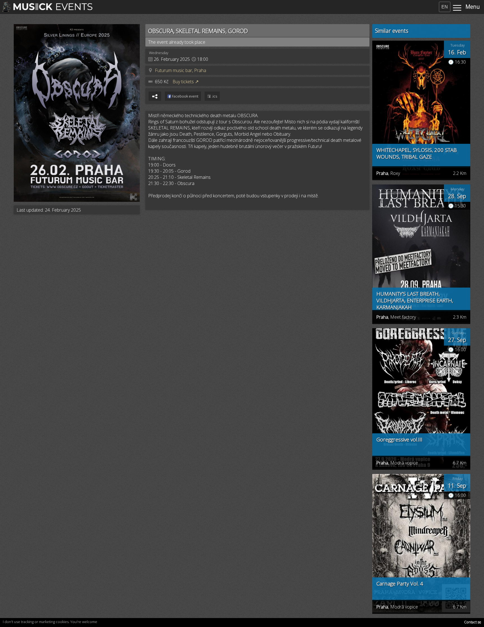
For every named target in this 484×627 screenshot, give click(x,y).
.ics (214, 96)
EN (444, 6)
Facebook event (184, 96)
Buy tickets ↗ (186, 81)
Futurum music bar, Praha (180, 70)
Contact (472, 621)
